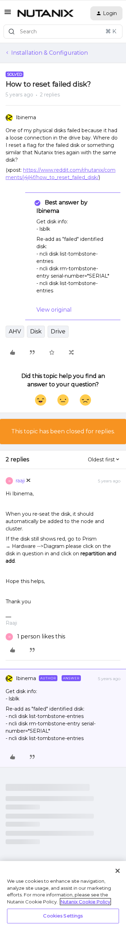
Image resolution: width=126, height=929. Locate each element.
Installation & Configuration (49, 52)
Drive (58, 331)
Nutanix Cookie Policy (85, 901)
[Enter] (12, 32)
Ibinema (26, 117)
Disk (36, 331)
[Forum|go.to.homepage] (46, 13)
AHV (15, 331)
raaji (20, 480)
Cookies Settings (63, 915)
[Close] (117, 871)
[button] (8, 14)
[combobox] (63, 32)
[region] (63, 895)
